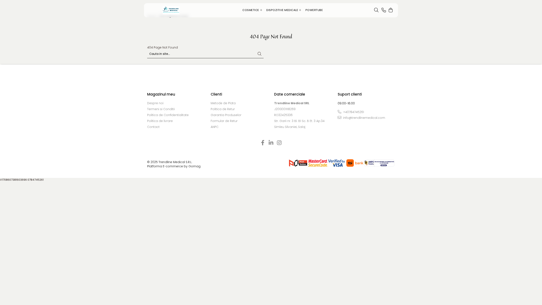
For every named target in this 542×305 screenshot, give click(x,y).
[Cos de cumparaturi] (390, 10)
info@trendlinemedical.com (363, 118)
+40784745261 (353, 112)
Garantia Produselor (226, 115)
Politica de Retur (223, 109)
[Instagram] (279, 143)
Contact (153, 127)
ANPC (214, 127)
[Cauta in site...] (376, 10)
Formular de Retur (224, 121)
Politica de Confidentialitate (168, 115)
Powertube (314, 10)
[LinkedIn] (271, 143)
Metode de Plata (223, 103)
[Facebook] (263, 143)
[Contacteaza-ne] (384, 10)
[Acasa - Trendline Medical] (171, 10)
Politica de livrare (160, 121)
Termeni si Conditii (161, 109)
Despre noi (155, 103)
